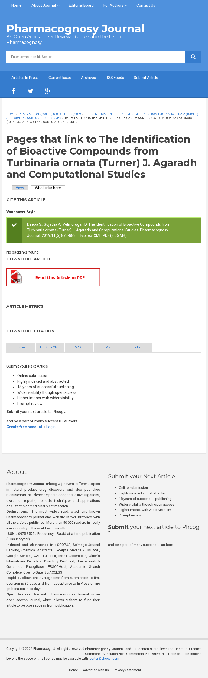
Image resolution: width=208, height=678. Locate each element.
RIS (108, 347)
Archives (88, 78)
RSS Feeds (115, 78)
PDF (106, 235)
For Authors (113, 5)
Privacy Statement (127, 670)
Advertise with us (96, 670)
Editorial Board (81, 5)
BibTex (86, 235)
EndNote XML (49, 347)
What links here (50, 188)
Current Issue (59, 78)
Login (51, 427)
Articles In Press (25, 78)
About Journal (43, 5)
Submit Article (146, 78)
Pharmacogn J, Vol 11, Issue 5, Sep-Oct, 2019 (50, 114)
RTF (137, 347)
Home (16, 5)
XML (97, 235)
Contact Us (145, 5)
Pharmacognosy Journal (75, 28)
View (20, 188)
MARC (79, 347)
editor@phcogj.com (104, 658)
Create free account (24, 427)
